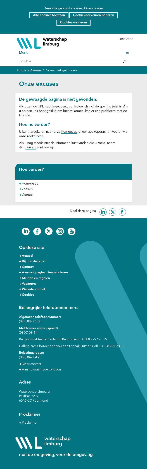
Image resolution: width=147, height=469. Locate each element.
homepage (69, 131)
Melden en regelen (36, 278)
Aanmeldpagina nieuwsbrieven (45, 272)
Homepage (30, 183)
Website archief (33, 289)
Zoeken (27, 189)
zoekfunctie (35, 136)
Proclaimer (29, 422)
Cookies (28, 294)
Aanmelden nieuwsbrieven (41, 369)
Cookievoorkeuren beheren (93, 15)
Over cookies (93, 8)
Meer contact (31, 364)
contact (30, 147)
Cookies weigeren (73, 22)
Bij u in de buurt (34, 261)
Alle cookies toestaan (49, 15)
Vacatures (29, 283)
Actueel (27, 255)
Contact (28, 195)
